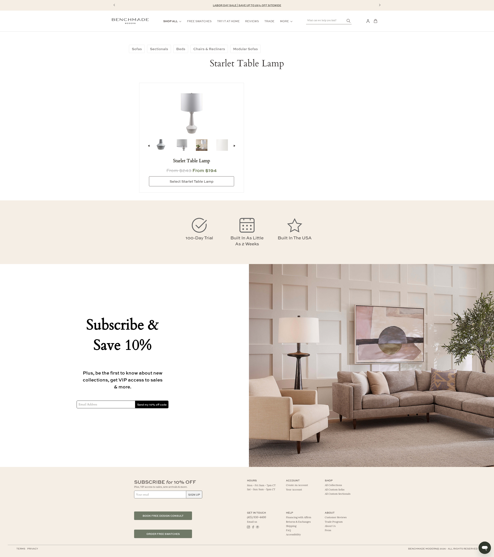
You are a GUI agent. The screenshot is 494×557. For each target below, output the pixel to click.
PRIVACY (32, 548)
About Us (330, 526)
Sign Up (194, 494)
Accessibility (293, 534)
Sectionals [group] (159, 49)
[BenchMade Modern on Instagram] (248, 526)
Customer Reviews (336, 517)
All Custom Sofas (334, 490)
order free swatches (163, 534)
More (284, 21)
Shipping (291, 526)
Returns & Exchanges (298, 522)
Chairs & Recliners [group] (209, 49)
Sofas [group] (137, 49)
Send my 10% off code (152, 404)
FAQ (288, 530)
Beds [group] (180, 49)
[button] (114, 5)
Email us (252, 522)
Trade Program (334, 522)
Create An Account (297, 485)
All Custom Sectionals (337, 494)
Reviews (252, 21)
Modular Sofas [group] (245, 49)
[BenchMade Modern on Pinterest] (257, 526)
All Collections (333, 485)
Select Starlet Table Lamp (191, 181)
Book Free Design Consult (163, 515)
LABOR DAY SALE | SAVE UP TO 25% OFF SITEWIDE (247, 5)
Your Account (294, 490)
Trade (269, 21)
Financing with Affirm (298, 517)
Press (328, 530)
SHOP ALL (170, 21)
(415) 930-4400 (256, 517)
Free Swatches (199, 21)
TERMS (20, 548)
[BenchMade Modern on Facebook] (252, 526)
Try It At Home (228, 21)
